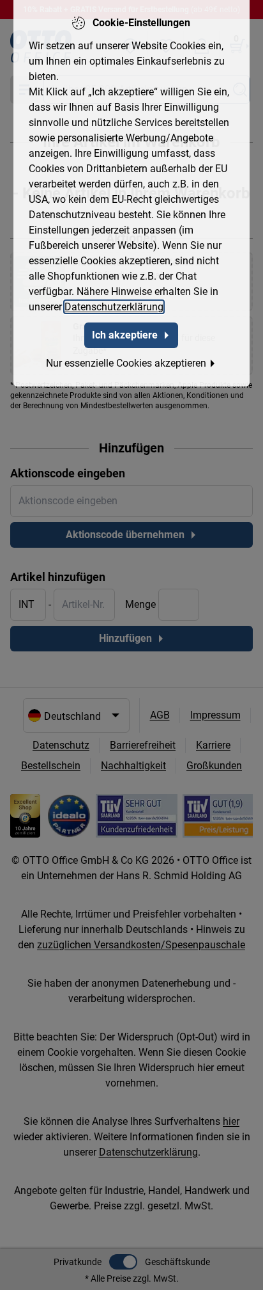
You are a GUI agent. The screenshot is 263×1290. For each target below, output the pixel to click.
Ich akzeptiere (125, 335)
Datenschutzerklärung (113, 307)
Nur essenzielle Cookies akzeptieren (126, 363)
